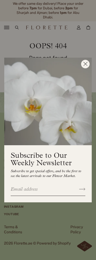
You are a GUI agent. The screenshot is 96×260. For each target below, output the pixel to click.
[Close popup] (85, 64)
